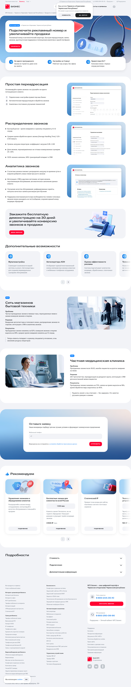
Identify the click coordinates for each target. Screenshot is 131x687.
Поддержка (94, 620)
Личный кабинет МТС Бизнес (111, 620)
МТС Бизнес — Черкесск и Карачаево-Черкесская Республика (24, 13)
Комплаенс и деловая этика (96, 644)
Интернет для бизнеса (12, 595)
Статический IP (9, 611)
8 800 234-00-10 (103, 1)
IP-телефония (9, 626)
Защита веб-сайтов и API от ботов (57, 591)
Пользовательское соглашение (97, 647)
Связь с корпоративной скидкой (15, 648)
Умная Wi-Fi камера (11, 668)
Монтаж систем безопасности (14, 660)
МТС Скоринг (51, 625)
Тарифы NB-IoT (51, 656)
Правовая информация (94, 653)
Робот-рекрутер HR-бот (54, 636)
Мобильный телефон (35, 432)
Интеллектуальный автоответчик (15, 637)
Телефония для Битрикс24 (13, 645)
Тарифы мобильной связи (13, 618)
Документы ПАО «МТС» (95, 636)
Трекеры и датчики (52, 661)
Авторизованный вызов (54, 628)
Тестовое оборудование (54, 664)
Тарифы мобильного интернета (14, 603)
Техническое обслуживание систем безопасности (62, 599)
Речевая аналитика (52, 622)
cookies (19, 679)
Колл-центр (50, 644)
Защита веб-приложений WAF (56, 594)
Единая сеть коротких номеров (14, 632)
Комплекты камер (10, 666)
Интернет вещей (10, 606)
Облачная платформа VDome (55, 604)
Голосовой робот (52, 619)
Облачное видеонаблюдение (14, 655)
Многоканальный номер (12, 640)
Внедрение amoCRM (53, 649)
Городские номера (11, 634)
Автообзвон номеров (53, 630)
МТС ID (49, 641)
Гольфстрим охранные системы (15, 663)
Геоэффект (50, 617)
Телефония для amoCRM (12, 643)
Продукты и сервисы (51, 13)
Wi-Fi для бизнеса (10, 601)
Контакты (90, 631)
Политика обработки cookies (96, 639)
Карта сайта (91, 642)
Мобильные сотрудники (54, 614)
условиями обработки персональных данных (63, 444)
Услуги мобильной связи (12, 588)
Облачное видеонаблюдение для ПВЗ (16, 674)
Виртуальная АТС (10, 621)
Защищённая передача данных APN (57, 602)
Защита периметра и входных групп (16, 671)
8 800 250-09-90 (105, 616)
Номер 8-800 (9, 624)
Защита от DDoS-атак (53, 596)
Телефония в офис (10, 629)
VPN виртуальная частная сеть (14, 609)
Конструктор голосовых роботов (56, 633)
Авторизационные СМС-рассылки (57, 646)
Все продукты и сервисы (12, 586)
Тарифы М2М (50, 659)
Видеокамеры (9, 658)
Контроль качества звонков (55, 638)
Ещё (27, 1)
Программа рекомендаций (96, 650)
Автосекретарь (51, 611)
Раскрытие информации (95, 634)
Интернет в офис (10, 598)
